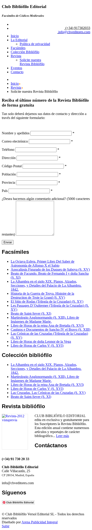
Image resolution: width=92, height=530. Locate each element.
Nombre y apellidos (15, 133)
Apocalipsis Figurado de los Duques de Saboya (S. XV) (50, 269)
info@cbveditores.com (74, 32)
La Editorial (19, 40)
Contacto (17, 72)
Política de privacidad (35, 44)
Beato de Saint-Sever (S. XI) (31, 313)
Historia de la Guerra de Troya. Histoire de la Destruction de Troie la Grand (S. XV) (42, 295)
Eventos (16, 68)
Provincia (8, 182)
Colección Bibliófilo (25, 52)
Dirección (9, 158)
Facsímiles (18, 48)
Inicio (15, 36)
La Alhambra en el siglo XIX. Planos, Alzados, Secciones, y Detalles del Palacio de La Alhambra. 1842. (46, 285)
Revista (16, 56)
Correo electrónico (15, 141)
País (5, 191)
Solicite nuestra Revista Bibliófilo (32, 62)
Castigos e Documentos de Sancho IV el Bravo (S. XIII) (50, 329)
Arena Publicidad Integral (39, 522)
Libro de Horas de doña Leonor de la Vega (41, 341)
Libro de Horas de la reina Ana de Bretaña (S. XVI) (47, 325)
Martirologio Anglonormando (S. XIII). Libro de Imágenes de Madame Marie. (45, 319)
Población (9, 174)
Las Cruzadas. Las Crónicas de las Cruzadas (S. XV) (48, 393)
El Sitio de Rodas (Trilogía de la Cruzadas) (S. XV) (47, 301)
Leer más (62, 436)
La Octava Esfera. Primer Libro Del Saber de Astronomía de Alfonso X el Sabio (42, 263)
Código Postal (12, 166)
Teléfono (8, 149)
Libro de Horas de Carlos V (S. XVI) (37, 345)
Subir (5, 526)
